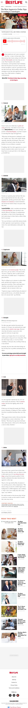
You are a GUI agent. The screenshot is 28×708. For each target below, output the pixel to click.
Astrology (6, 512)
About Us (14, 676)
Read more (16, 506)
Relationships (8, 6)
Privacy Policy (14, 685)
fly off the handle (8, 60)
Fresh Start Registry (11, 131)
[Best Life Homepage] (14, 2)
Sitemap (14, 679)
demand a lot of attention (8, 201)
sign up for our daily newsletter (17, 355)
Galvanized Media (11, 703)
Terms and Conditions (14, 688)
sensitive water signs (14, 329)
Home (2, 6)
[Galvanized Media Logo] (14, 701)
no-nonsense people (14, 269)
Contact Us (14, 682)
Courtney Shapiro (7, 34)
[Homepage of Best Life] (13, 672)
